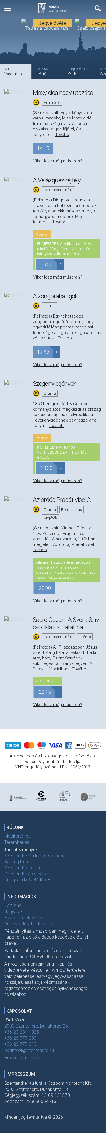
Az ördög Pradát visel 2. (62, 499)
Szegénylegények (54, 383)
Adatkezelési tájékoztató (29, 923)
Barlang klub (16, 862)
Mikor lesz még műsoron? (57, 161)
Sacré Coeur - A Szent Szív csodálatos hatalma (66, 623)
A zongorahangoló (56, 296)
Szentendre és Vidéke (25, 874)
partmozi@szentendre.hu (29, 1050)
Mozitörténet (17, 836)
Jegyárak (13, 911)
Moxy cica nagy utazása (63, 92)
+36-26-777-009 (20, 1038)
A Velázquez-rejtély (57, 180)
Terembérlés (16, 842)
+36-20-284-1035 (21, 1032)
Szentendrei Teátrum (24, 867)
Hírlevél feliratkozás (23, 1057)
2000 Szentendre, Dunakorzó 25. (36, 1026)
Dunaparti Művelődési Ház (29, 880)
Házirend (12, 905)
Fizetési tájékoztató (24, 917)
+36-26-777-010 (20, 1044)
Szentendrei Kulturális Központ (34, 855)
